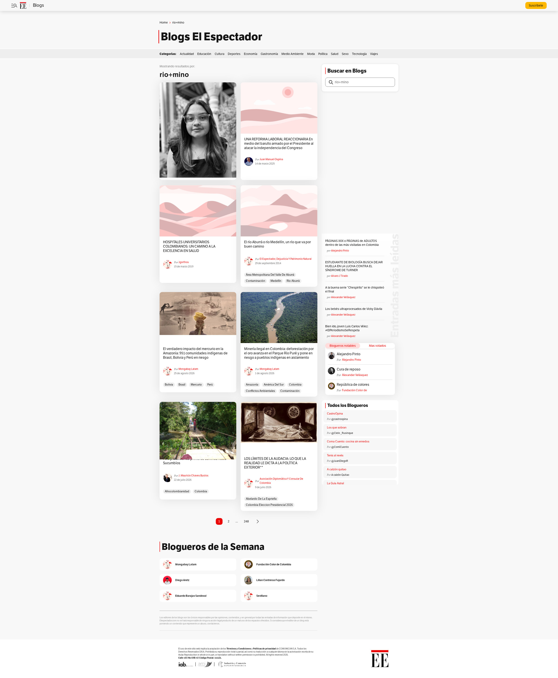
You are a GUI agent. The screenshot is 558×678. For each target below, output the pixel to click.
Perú (210, 384)
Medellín (275, 281)
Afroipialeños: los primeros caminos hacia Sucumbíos (194, 461)
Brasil (182, 384)
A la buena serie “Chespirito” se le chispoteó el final (354, 289)
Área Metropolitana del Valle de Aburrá (270, 275)
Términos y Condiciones (238, 648)
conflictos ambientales (260, 391)
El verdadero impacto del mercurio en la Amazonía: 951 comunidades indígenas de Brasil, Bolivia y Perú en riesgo (195, 353)
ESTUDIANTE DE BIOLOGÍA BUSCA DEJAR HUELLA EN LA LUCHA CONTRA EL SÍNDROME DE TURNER (354, 266)
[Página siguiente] (257, 521)
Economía (250, 54)
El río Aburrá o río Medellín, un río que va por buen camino (277, 244)
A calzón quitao (336, 469)
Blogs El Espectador (211, 36)
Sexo (345, 54)
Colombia (295, 384)
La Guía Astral (335, 483)
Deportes (234, 54)
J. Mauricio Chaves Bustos (193, 475)
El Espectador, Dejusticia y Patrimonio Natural (285, 258)
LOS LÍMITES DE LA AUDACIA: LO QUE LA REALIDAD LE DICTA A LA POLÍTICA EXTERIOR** (275, 463)
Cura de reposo (348, 369)
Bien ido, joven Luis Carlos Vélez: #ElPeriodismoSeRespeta (346, 328)
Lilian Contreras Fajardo (270, 580)
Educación (204, 54)
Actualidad (187, 54)
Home (164, 22)
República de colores (353, 384)
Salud (334, 54)
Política (322, 54)
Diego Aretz (182, 580)
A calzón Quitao (340, 474)
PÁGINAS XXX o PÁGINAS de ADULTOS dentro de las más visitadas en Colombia (352, 243)
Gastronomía (269, 54)
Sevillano (261, 595)
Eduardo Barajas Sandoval (190, 595)
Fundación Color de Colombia (354, 390)
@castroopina (339, 419)
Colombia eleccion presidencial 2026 (269, 505)
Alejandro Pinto (340, 250)
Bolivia (169, 384)
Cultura (219, 54)
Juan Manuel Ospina (271, 159)
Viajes (374, 54)
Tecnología (359, 54)
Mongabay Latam (188, 368)
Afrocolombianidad (177, 491)
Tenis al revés (335, 455)
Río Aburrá (293, 281)
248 (246, 521)
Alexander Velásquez (343, 297)
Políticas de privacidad (264, 648)
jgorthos (184, 262)
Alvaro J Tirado (339, 275)
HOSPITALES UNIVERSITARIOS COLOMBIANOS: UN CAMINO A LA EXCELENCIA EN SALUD (189, 246)
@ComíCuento (340, 447)
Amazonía (252, 384)
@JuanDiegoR (339, 460)
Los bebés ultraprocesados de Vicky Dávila (354, 309)
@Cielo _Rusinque (342, 433)
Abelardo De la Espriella (261, 499)
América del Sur (274, 384)
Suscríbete (536, 5)
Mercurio (196, 384)
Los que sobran (336, 427)
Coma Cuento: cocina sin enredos (348, 441)
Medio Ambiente (292, 54)
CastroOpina (335, 413)
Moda (311, 54)
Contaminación (255, 281)
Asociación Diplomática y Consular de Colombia (281, 480)
